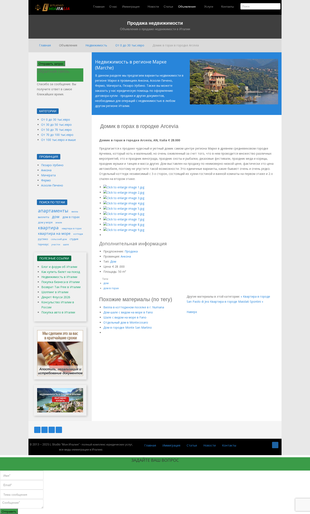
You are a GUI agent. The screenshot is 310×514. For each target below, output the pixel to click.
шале (66, 244)
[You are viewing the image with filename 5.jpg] (123, 208)
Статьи (192, 445)
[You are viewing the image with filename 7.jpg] (123, 219)
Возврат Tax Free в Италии (61, 287)
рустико (43, 239)
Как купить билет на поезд (60, 272)
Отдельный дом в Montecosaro (125, 322)
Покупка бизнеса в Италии (60, 282)
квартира (49, 228)
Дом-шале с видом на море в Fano (128, 312)
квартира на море (54, 233)
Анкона (126, 256)
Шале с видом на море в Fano (124, 317)
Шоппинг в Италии (54, 292)
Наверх (192, 312)
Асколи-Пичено (52, 185)
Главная (150, 445)
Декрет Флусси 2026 (55, 297)
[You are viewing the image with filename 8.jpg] (123, 224)
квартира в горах (72, 228)
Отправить (9, 511)
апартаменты (53, 211)
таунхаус (43, 244)
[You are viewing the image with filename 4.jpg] (123, 203)
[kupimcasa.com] (60, 400)
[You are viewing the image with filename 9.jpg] (123, 230)
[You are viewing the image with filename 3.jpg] (123, 198)
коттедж (78, 233)
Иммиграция (171, 445)
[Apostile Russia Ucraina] (60, 353)
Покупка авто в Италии (58, 312)
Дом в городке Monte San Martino (127, 327)
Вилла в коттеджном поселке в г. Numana (133, 307)
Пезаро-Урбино (52, 165)
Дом (113, 261)
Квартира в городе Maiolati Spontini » (236, 301)
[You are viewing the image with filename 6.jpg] (123, 214)
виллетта (44, 217)
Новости (209, 445)
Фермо (46, 180)
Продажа (131, 251)
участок (56, 244)
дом (106, 283)
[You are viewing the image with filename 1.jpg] (123, 187)
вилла (74, 211)
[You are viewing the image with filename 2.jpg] (123, 192)
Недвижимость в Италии (59, 277)
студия (74, 239)
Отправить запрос (51, 63)
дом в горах (111, 288)
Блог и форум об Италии (59, 267)
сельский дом (59, 239)
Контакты (229, 445)
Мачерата (48, 175)
